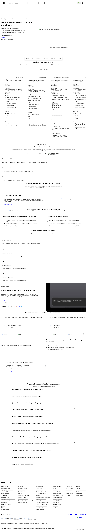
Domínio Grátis (21, 491)
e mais (34, 519)
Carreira (67, 491)
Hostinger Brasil (79, 491)
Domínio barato (21, 490)
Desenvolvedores (31, 3)
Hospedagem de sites (5, 488)
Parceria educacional (57, 493)
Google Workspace (5, 509)
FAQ (60, 58)
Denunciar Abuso (80, 495)
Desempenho (38, 58)
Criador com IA (39, 488)
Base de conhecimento (81, 490)
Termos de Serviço (44, 523)
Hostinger (3, 482)
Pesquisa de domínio (22, 488)
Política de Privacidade (24, 523)
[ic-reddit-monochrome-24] (81, 514)
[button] (43, 389)
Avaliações (55, 490)
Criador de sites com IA (41, 491)
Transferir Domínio (22, 497)
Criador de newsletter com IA (42, 504)
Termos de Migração (57, 500)
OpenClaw (3, 506)
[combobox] (44, 70)
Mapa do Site (55, 506)
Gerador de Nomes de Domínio (43, 497)
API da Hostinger (40, 509)
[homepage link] (8, 3)
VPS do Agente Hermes (6, 504)
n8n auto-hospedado (5, 493)
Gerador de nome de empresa (42, 502)
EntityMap (55, 507)
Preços (16, 3)
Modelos (38, 495)
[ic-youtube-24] (78, 514)
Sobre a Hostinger (69, 488)
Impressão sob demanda (41, 499)
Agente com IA (54, 58)
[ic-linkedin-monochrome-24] (68, 514)
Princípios (68, 495)
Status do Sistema (56, 502)
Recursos (41, 3)
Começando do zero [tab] (33, 187)
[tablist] (43, 187)
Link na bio (38, 500)
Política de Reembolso (34, 523)
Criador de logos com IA (41, 506)
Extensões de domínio (23, 499)
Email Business (4, 495)
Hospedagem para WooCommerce (8, 499)
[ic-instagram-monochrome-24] (73, 514)
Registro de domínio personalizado (25, 500)
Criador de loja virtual (41, 493)
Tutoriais (78, 488)
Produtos (22, 3)
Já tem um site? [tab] (41, 187)
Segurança (46, 58)
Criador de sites (39, 490)
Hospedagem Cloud (5, 497)
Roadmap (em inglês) (57, 499)
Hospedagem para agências (6, 500)
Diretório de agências (57, 497)
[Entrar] (82, 3)
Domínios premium (22, 502)
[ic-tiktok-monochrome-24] (83, 514)
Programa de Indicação (58, 495)
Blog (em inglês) (69, 493)
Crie (32, 58)
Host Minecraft (4, 502)
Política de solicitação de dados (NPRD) (9, 523)
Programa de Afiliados (57, 491)
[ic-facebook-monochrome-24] (71, 514)
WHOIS (20, 493)
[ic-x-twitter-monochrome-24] (76, 514)
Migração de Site (39, 507)
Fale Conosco (79, 493)
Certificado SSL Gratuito (23, 495)
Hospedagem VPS (4, 491)
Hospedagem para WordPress (7, 490)
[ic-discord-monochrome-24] (85, 514)
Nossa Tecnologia (69, 490)
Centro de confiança (57, 504)
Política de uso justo (52, 146)
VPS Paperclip (4, 507)
